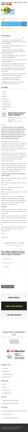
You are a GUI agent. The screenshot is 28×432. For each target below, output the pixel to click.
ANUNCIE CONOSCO (18, 2)
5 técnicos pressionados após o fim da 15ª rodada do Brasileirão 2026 (13, 56)
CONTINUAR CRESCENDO (14, 315)
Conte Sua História (7, 374)
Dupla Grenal (5, 390)
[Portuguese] (2, 4)
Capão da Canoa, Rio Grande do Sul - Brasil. (15, 411)
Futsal (4, 94)
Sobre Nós (5, 368)
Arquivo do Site (6, 377)
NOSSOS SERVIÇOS (9, 2)
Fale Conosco (6, 371)
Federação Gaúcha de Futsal (10, 403)
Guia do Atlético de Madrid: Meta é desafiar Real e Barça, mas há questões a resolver (13, 64)
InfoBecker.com (22, 429)
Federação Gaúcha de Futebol (10, 400)
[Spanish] (7, 4)
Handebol (4, 99)
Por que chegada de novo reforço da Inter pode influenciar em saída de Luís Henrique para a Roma (13, 69)
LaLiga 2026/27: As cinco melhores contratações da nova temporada (11, 78)
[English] (5, 4)
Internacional (5, 101)
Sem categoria (10, 28)
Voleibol (4, 109)
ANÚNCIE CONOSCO (14, 298)
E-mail (14, 335)
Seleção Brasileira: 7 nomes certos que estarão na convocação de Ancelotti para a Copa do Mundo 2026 (13, 51)
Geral (3, 384)
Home (2, 28)
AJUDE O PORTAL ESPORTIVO (14, 306)
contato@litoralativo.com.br (10, 418)
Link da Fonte (4, 237)
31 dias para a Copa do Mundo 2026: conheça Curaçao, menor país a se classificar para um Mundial (13, 41)
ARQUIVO (25, 2)
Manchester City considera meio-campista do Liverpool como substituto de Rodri (13, 74)
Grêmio (4, 96)
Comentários (12, 119)
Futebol (4, 92)
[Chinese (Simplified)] (10, 4)
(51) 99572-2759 (7, 414)
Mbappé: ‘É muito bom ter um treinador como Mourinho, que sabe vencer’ (12, 82)
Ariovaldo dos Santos (20, 118)
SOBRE (2, 2)
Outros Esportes (6, 104)
